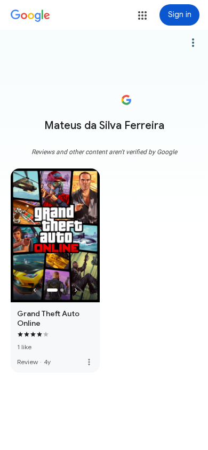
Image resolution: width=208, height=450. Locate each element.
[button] (142, 15)
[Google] (30, 16)
